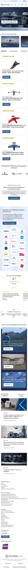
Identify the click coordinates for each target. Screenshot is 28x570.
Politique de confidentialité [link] (19, 567)
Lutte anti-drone (4, 486)
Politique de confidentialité (6, 526)
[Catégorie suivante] (26, 34)
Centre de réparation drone (6, 510)
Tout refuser (20, 563)
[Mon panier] (22, 4)
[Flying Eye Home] (7, 5)
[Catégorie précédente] (24, 34)
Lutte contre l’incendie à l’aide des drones (9, 497)
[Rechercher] (15, 4)
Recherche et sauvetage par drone (8, 494)
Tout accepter (8, 563)
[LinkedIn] (8, 536)
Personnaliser (6, 567)
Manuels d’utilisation (5, 518)
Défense (2, 513)
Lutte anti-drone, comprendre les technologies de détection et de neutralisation (14, 499)
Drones (3, 51)
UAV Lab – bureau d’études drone (8, 512)
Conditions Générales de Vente (7, 525)
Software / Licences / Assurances (8, 488)
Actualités (3, 515)
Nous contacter (7, 24)
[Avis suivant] (15, 288)
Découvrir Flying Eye (9, 223)
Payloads (24, 51)
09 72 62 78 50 (14, 1)
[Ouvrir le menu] (25, 4)
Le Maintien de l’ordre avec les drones (8, 495)
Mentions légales (4, 523)
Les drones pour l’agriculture (7, 504)
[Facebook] (2, 536)
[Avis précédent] (13, 288)
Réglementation (4, 516)
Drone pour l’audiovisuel (6, 505)
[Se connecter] (18, 4)
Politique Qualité (4, 522)
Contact (2, 520)
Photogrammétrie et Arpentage (7, 501)
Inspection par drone (5, 502)
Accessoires (13, 51)
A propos (3, 519)
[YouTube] (5, 536)
